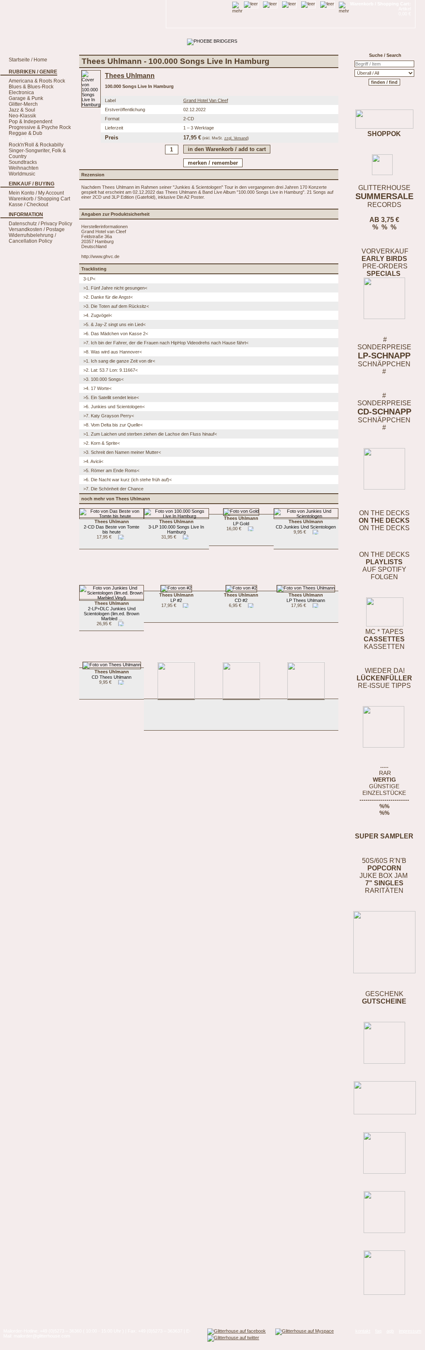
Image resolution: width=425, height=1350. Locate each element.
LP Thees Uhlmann (306, 597)
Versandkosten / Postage (37, 229)
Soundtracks (23, 162)
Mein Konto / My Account (36, 193)
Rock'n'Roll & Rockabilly (36, 145)
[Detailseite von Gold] (241, 511)
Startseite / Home (28, 60)
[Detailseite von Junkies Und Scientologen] (306, 516)
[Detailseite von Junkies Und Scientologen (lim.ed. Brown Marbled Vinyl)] (111, 597)
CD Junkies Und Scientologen (306, 524)
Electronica (21, 92)
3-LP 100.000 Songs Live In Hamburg (176, 526)
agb (390, 1330)
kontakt (362, 1330)
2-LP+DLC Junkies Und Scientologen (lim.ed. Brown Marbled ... (111, 611)
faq (378, 1330)
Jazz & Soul (22, 110)
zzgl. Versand (236, 138)
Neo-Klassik (22, 116)
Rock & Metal (24, 139)
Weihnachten (24, 168)
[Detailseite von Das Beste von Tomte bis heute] (111, 516)
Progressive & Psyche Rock (40, 127)
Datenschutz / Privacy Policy (40, 224)
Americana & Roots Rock (37, 81)
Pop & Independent (30, 121)
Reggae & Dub (25, 133)
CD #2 (241, 597)
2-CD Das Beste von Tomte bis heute (111, 526)
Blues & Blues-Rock (31, 87)
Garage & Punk (26, 98)
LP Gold (241, 521)
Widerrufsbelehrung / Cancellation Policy (32, 238)
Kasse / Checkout (28, 204)
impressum (410, 1330)
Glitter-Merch (23, 104)
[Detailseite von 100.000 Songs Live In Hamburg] (91, 104)
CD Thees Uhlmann (111, 674)
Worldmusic (22, 174)
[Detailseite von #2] (176, 587)
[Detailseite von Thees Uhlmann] (306, 587)
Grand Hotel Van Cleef (205, 100)
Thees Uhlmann (130, 75)
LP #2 (176, 597)
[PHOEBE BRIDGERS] (212, 41)
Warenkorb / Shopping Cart (39, 199)
